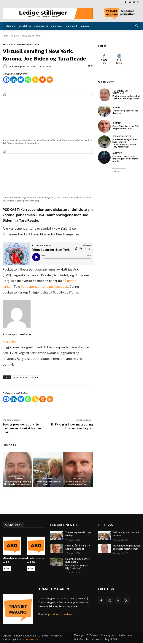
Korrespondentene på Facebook (44, 286)
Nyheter (117, 153)
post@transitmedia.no (60, 614)
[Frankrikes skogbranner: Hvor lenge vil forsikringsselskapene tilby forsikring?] (104, 141)
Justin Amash (20, 377)
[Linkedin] (13, 79)
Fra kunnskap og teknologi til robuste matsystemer (17, 483)
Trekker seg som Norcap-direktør (47, 483)
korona (34, 377)
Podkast (15, 36)
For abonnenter (121, 136)
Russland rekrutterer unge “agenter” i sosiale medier (125, 158)
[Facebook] (125, 3)
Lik (104, 55)
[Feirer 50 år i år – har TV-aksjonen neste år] (78, 469)
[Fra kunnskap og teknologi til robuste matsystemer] (17, 469)
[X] (126, 600)
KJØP (6, 568)
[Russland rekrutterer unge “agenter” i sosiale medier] (104, 157)
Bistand (47, 478)
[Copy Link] (35, 79)
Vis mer (118, 171)
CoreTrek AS (31, 639)
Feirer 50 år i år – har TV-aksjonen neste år (78, 483)
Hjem (5, 36)
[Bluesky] (130, 3)
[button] (137, 26)
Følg (119, 55)
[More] (50, 79)
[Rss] (138, 3)
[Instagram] (134, 3)
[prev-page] (5, 493)
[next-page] (11, 493)
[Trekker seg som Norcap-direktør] (47, 469)
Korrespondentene (32, 36)
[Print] (42, 79)
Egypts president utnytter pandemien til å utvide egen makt (22, 428)
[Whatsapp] (28, 79)
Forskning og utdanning (17, 477)
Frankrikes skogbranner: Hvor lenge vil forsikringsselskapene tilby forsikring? (125, 143)
